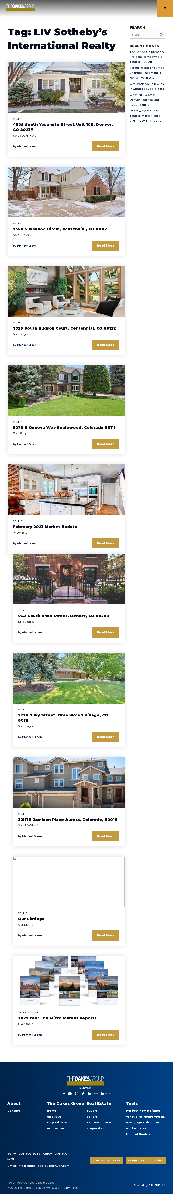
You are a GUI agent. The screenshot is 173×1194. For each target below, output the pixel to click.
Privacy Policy (69, 1187)
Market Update (28, 1012)
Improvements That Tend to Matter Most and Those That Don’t (145, 115)
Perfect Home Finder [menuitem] (143, 1110)
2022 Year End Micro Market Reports (57, 1018)
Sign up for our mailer (147, 1160)
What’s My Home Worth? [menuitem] (146, 1116)
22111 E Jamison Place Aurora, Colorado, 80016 (67, 819)
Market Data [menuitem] (136, 1128)
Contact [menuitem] (13, 1110)
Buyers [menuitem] (92, 1110)
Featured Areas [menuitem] (99, 1122)
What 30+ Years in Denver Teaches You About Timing (144, 99)
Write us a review (108, 1160)
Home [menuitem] (51, 1110)
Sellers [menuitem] (92, 1116)
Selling (17, 119)
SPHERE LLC (157, 1185)
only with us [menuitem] (57, 1122)
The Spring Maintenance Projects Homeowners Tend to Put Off (147, 56)
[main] (86, 531)
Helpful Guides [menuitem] (138, 1134)
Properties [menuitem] (56, 1128)
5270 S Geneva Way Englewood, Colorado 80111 (64, 427)
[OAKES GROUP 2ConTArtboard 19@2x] (20, 8)
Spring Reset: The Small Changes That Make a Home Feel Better (147, 72)
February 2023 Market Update (45, 526)
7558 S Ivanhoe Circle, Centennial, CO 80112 (60, 229)
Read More (105, 146)
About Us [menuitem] (54, 1116)
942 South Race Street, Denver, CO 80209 (63, 616)
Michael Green (27, 146)
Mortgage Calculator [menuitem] (142, 1122)
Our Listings (31, 919)
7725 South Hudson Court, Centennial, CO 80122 (64, 328)
